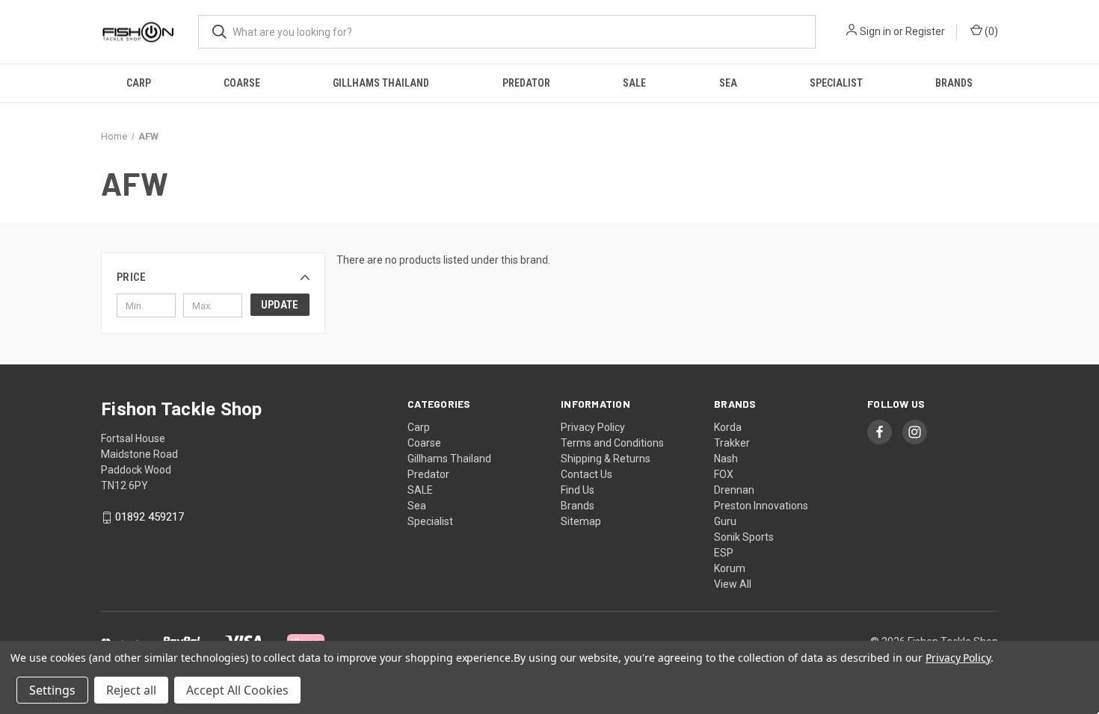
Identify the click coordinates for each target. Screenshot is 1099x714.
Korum (729, 568)
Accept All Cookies (237, 690)
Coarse (242, 83)
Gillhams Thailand (381, 83)
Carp (138, 83)
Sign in (875, 31)
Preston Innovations (761, 506)
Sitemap (581, 521)
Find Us (577, 490)
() (990, 31)
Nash (726, 459)
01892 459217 (149, 517)
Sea (728, 83)
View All (732, 584)
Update (279, 304)
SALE (634, 83)
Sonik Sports (744, 537)
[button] (213, 277)
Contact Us (586, 474)
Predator (526, 83)
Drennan (734, 490)
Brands (954, 83)
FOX (723, 474)
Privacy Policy (593, 427)
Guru (725, 521)
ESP (723, 553)
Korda (728, 427)
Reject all (131, 690)
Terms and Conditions (612, 443)
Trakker (732, 443)
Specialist (836, 83)
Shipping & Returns (605, 459)
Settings (52, 690)
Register (925, 31)
